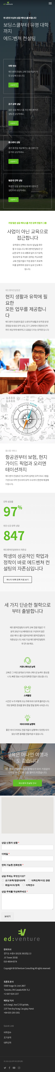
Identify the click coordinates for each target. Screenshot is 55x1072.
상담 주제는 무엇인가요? (13, 876)
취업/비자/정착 (12, 885)
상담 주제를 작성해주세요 (15, 891)
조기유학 (7, 1037)
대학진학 (7, 1042)
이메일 (5, 854)
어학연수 (30, 885)
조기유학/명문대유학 (15, 880)
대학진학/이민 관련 (41, 880)
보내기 (8, 916)
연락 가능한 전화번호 (12, 865)
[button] (50, 3)
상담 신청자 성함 (10, 842)
